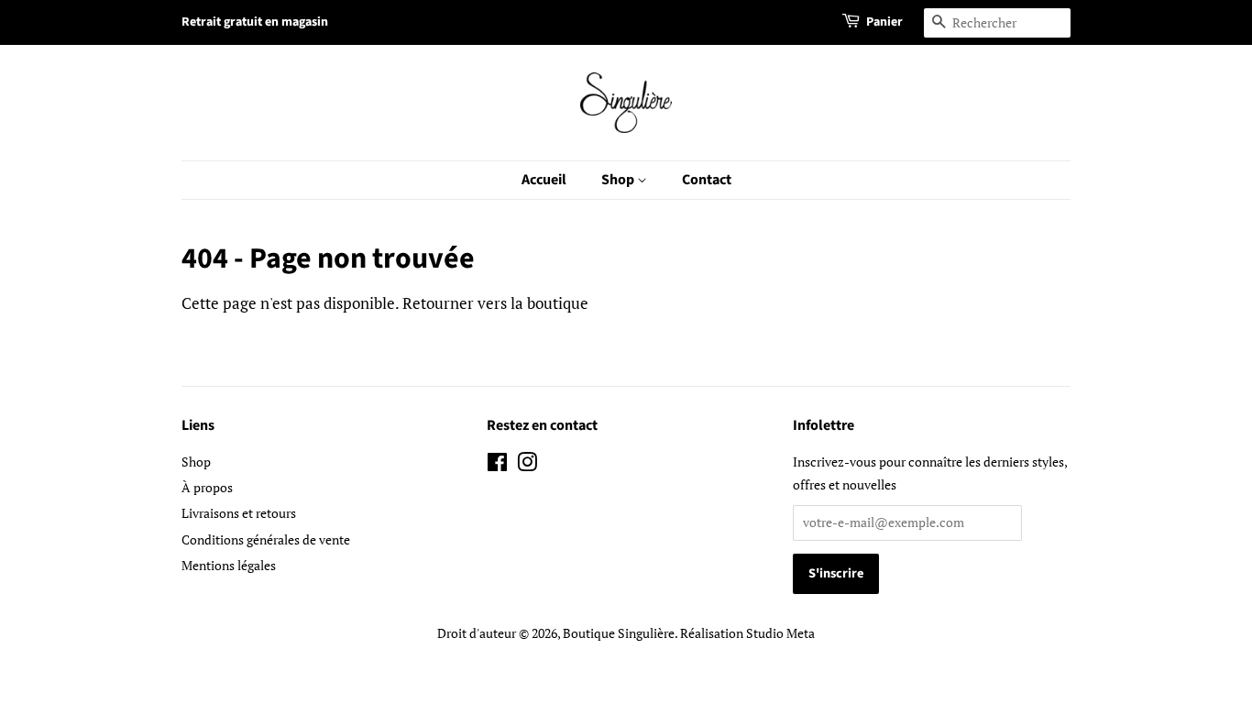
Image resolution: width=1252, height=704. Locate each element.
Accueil (544, 180)
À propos (207, 487)
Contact (706, 180)
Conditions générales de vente (265, 539)
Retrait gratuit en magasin (254, 22)
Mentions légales (228, 565)
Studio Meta (780, 633)
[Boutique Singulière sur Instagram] (527, 465)
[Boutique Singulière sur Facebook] (497, 465)
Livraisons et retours (238, 513)
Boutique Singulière (619, 633)
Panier (884, 22)
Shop (619, 180)
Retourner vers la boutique (495, 303)
